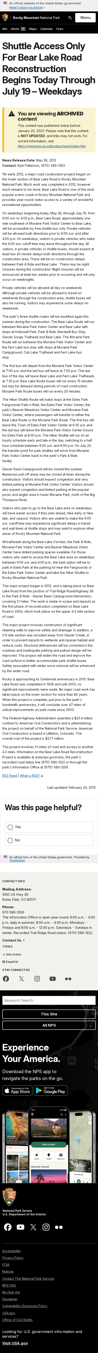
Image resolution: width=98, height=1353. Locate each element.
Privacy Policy (12, 1258)
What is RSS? (30, 776)
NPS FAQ (9, 1285)
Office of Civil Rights (17, 1320)
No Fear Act (11, 1292)
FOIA (5, 1265)
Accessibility (11, 1251)
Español (11, 961)
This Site (49, 1014)
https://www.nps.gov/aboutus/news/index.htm (52, 146)
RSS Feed (9, 776)
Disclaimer (10, 1299)
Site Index (13, 954)
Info (4, 29)
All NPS (49, 1025)
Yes (18, 827)
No (17, 840)
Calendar (46, 29)
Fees (59, 29)
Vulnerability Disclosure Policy (24, 1306)
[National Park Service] (5, 17)
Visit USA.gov (15, 1343)
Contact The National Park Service (28, 1278)
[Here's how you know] (49, 5)
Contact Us (12, 940)
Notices (8, 1271)
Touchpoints (17, 860)
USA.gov (8, 1313)
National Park (36, 17)
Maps (33, 29)
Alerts (17, 29)
